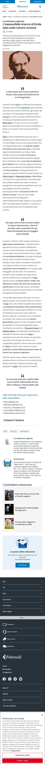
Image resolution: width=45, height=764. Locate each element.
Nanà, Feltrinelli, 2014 (11, 402)
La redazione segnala (23, 438)
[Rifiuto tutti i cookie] (42, 715)
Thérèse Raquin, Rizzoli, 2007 (14, 413)
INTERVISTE (22, 11)
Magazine (7, 669)
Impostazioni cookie (22, 755)
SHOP (7, 2)
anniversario (24, 431)
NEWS (4, 11)
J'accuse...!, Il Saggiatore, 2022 (14, 407)
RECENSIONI (12, 11)
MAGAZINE (22, 2)
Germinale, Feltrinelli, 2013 (13, 404)
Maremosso (19, 459)
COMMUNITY (37, 2)
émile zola (13, 431)
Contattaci (22, 565)
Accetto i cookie (22, 761)
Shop (5, 666)
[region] (22, 738)
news (5, 431)
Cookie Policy (15, 751)
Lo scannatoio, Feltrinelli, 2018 (14, 410)
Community (7, 672)
